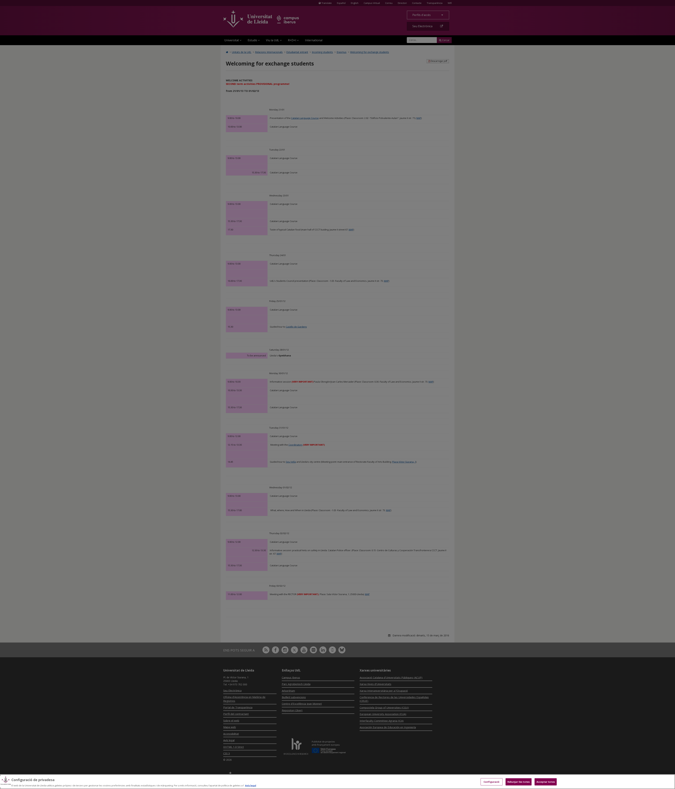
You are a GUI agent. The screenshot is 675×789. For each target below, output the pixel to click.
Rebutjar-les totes (518, 781)
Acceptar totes (545, 781)
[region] (337, 781)
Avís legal (250, 785)
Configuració (492, 781)
